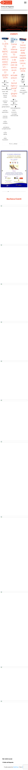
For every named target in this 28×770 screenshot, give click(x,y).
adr (3, 93)
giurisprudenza (6, 107)
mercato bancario (5, 117)
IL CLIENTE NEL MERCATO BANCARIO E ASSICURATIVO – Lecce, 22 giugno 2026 (5, 59)
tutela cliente (5, 133)
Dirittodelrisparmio (7, 89)
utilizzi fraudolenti (5, 139)
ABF (7, 91)
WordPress (15, 767)
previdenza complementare (6, 128)
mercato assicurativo (5, 111)
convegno (5, 104)
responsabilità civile (23, 92)
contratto (13, 112)
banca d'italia (5, 96)
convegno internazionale (14, 114)
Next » (16, 143)
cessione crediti (5, 101)
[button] (4, 191)
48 (14, 143)
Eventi (3, 91)
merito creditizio (5, 122)
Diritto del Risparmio (7, 7)
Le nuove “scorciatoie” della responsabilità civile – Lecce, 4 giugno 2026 (23, 56)
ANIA (6, 93)
